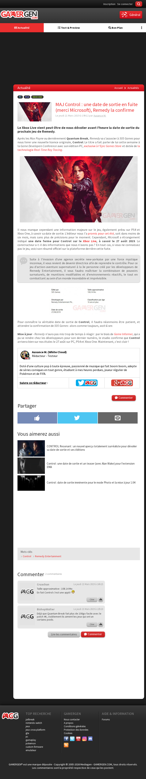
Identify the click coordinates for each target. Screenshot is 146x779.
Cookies (68, 733)
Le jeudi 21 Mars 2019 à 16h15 (88, 584)
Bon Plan (117, 27)
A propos (68, 723)
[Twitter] (72, 738)
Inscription (109, 4)
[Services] (66, 745)
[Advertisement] (127, 637)
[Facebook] (66, 738)
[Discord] (90, 738)
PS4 (27, 97)
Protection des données (76, 729)
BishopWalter (46, 609)
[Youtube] (78, 738)
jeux (28, 726)
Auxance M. (100, 115)
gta (27, 733)
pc (27, 736)
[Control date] (78, 313)
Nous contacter (72, 719)
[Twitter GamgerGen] (86, 383)
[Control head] (79, 221)
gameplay (31, 740)
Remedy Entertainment (48, 556)
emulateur (31, 750)
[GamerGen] (19, 15)
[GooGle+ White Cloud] (122, 383)
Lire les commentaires (64, 634)
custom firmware (34, 746)
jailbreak (30, 719)
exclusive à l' (103, 146)
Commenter (126, 397)
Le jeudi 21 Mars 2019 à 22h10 (88, 609)
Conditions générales (75, 726)
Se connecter (125, 4)
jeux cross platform (35, 729)
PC (20, 97)
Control (27, 556)
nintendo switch (34, 723)
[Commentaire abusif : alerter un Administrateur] (100, 599)
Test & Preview (70, 27)
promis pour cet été (101, 233)
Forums (106, 719)
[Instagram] (84, 738)
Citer (92, 599)
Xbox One (37, 97)
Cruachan (43, 584)
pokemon (31, 743)
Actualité (23, 27)
